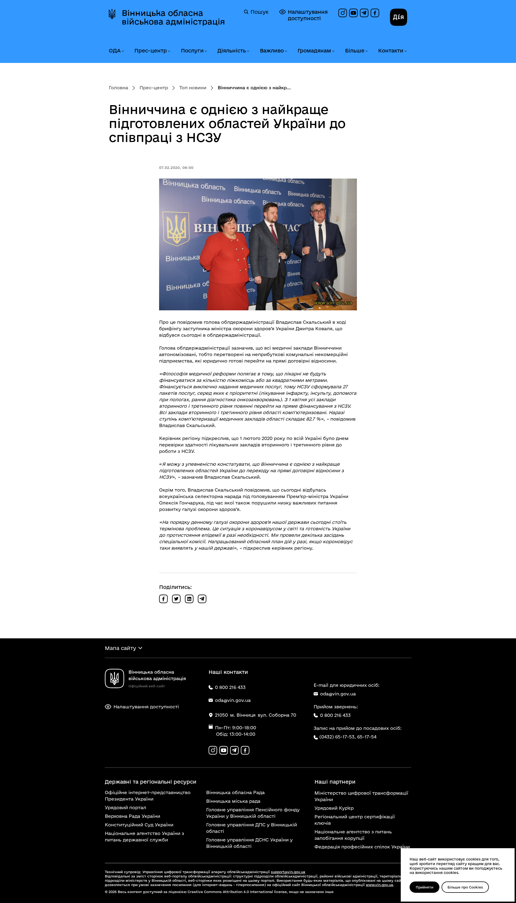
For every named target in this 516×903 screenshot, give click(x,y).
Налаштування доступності (308, 15)
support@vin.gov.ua (288, 872)
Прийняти (424, 887)
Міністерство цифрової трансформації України (361, 796)
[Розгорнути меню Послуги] (205, 51)
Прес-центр (150, 51)
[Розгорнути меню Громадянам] (333, 51)
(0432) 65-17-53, (337, 736)
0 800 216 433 (335, 715)
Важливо (272, 51)
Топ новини (192, 87)
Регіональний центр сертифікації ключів (354, 820)
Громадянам (314, 51)
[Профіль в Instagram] (342, 13)
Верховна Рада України (132, 816)
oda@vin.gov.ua (338, 693)
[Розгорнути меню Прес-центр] (169, 51)
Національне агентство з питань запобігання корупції (353, 835)
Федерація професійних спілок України (362, 846)
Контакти (390, 51)
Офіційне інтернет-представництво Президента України (148, 795)
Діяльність (231, 51)
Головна (118, 87)
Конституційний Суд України (139, 824)
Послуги (192, 51)
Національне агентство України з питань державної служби (144, 836)
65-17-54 (367, 736)
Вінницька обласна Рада (235, 792)
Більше (354, 51)
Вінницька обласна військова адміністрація (173, 17)
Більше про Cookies (465, 887)
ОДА (115, 51)
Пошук (259, 12)
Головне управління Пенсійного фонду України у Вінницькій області (253, 813)
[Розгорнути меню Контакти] (405, 51)
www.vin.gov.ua (379, 885)
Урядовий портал (125, 807)
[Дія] (398, 17)
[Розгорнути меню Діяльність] (248, 51)
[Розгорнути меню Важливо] (286, 51)
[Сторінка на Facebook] (375, 13)
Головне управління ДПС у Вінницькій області (251, 828)
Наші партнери (335, 782)
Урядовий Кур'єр (334, 807)
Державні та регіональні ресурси (150, 782)
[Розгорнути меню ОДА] (122, 51)
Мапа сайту (120, 648)
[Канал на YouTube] (353, 13)
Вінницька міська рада (233, 801)
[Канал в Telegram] (364, 13)
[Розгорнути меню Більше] (366, 51)
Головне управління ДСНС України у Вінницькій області (249, 843)
